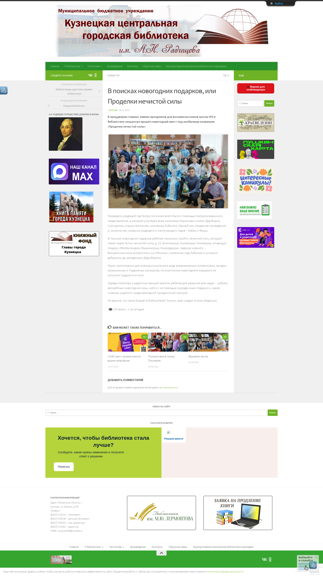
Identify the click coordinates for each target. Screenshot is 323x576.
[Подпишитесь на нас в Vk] (90, 75)
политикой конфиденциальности (225, 571)
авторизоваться (168, 387)
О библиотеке (72, 66)
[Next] (221, 171)
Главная (54, 66)
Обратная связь (152, 66)
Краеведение (114, 66)
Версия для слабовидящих (255, 88)
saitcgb (113, 110)
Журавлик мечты (198, 356)
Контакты (132, 66)
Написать (64, 466)
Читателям (93, 66)
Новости (113, 75)
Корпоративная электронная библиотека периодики (196, 66)
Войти (279, 3)
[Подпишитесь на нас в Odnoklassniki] (96, 75)
